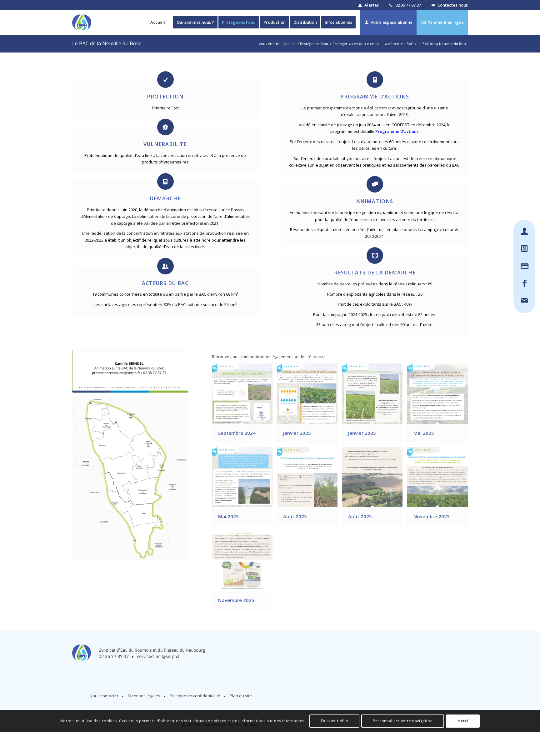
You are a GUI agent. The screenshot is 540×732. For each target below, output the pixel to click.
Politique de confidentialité (195, 696)
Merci (463, 721)
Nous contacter (104, 696)
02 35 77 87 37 (408, 5)
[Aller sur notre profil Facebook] (524, 283)
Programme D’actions (397, 131)
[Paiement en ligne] (524, 266)
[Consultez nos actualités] (524, 249)
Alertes (371, 5)
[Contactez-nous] (524, 301)
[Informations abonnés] (524, 232)
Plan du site (241, 696)
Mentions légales (144, 696)
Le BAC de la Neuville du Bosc (106, 43)
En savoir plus (334, 721)
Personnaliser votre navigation (402, 721)
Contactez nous (453, 5)
